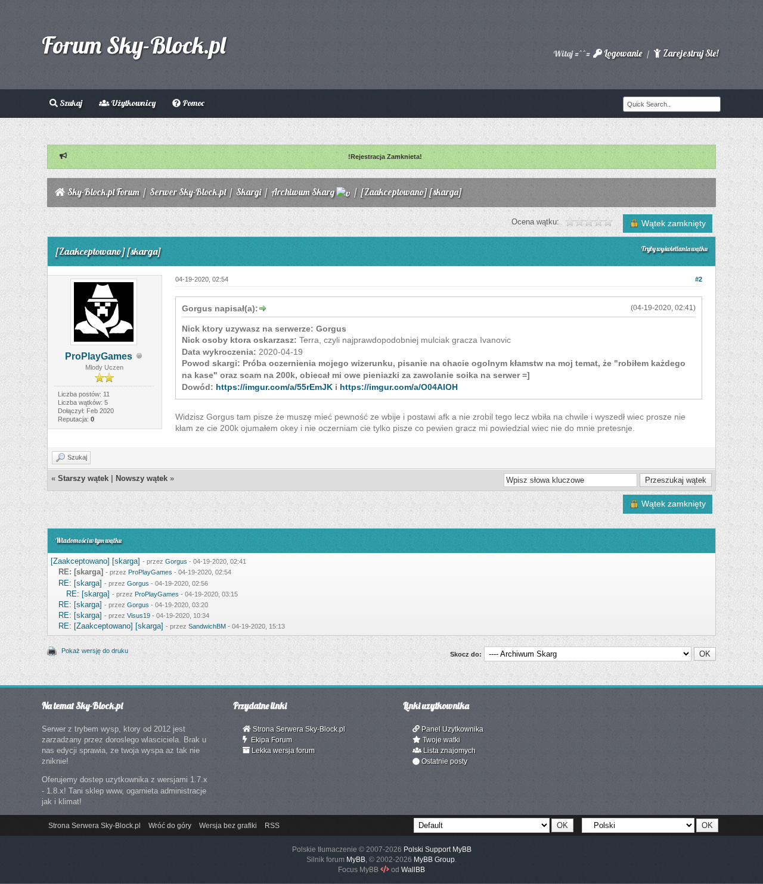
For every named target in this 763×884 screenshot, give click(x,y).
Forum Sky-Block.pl (133, 45)
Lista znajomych (448, 750)
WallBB (413, 870)
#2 (698, 279)
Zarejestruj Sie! (689, 53)
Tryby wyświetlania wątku (674, 249)
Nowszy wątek (142, 478)
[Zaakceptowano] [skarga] (95, 561)
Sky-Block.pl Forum (103, 192)
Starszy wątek (83, 478)
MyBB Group (434, 859)
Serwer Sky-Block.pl (188, 192)
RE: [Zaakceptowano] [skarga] (110, 625)
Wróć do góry (169, 825)
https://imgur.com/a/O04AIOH (399, 387)
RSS (272, 825)
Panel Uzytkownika (451, 729)
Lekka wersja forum (282, 750)
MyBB (355, 859)
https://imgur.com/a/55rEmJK (274, 387)
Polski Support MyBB (438, 849)
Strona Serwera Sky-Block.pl (298, 729)
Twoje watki (440, 740)
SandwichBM (207, 626)
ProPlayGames (98, 356)
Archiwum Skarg (302, 192)
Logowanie (622, 53)
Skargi (248, 192)
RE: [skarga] (80, 583)
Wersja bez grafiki (228, 825)
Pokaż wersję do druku (94, 650)
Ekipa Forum (269, 740)
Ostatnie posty (443, 761)
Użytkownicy (133, 103)
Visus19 (138, 615)
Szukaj (70, 103)
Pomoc (192, 103)
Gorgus (176, 561)
